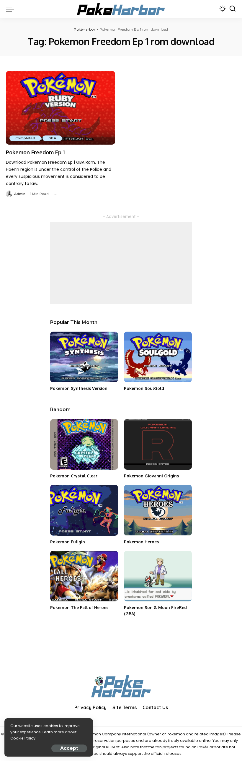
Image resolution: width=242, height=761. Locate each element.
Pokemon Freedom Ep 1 (35, 152)
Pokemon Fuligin (67, 541)
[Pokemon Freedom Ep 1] (60, 108)
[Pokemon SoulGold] (158, 357)
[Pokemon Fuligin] (84, 510)
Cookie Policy (22, 738)
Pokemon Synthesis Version (78, 388)
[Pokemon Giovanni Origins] (158, 444)
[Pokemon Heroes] (158, 510)
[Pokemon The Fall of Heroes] (84, 576)
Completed (25, 138)
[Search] (232, 9)
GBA (52, 138)
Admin (20, 194)
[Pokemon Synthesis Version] (84, 357)
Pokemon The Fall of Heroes (79, 607)
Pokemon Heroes (141, 541)
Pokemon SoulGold (144, 388)
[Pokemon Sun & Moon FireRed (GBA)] (158, 576)
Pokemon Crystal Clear (73, 475)
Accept (69, 748)
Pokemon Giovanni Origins (151, 475)
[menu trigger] (11, 9)
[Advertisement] (121, 263)
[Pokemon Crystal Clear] (84, 444)
